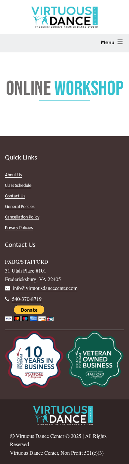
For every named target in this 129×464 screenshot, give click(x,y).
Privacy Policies (19, 227)
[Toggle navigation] (14, 43)
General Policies (19, 206)
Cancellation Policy (22, 217)
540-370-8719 (27, 298)
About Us (13, 175)
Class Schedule (18, 185)
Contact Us (15, 196)
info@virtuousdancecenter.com (45, 287)
